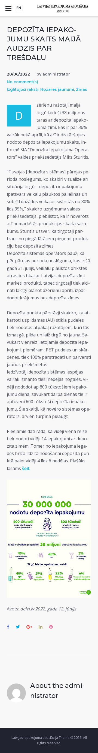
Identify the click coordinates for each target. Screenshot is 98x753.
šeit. (26, 468)
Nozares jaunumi (57, 89)
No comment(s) (22, 81)
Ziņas (81, 89)
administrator (56, 74)
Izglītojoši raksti (22, 89)
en (19, 7)
